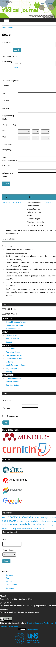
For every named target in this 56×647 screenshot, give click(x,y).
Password (6, 408)
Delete (15, 68)
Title (4, 93)
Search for (6, 43)
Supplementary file (13, 329)
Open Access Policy (14, 359)
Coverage (6, 166)
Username (6, 401)
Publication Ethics (13, 352)
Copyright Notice (12, 385)
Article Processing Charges (16, 365)
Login (42, 4)
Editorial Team (11, 335)
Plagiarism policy (12, 368)
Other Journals (11, 585)
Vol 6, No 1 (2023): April (12, 202)
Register (50, 4)
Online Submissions (13, 379)
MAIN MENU (6, 20)
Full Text (5, 108)
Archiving (9, 362)
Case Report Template (14, 325)
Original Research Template (16, 322)
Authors (5, 86)
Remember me (12, 416)
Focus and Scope (12, 349)
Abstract (5, 101)
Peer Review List (12, 339)
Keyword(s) (7, 62)
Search (10, 28)
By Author (9, 578)
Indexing (9, 372)
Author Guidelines (13, 382)
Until (4, 137)
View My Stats (32, 630)
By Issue (9, 575)
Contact (9, 342)
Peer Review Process (14, 355)
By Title (9, 581)
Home (4, 28)
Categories (10, 588)
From (4, 130)
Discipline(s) (7, 150)
